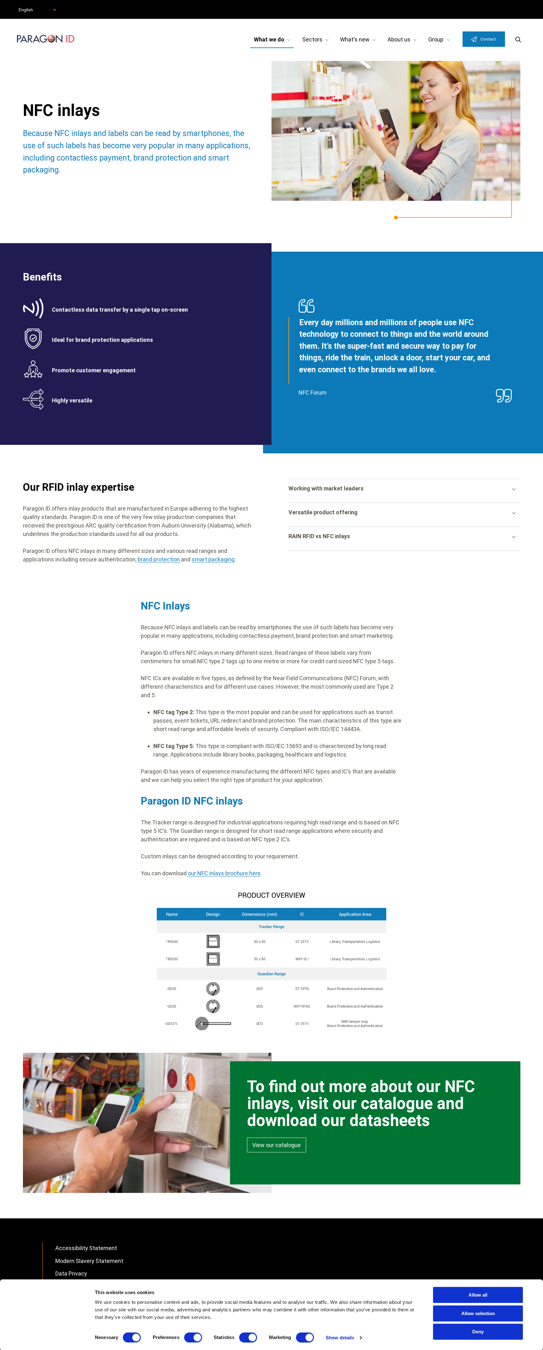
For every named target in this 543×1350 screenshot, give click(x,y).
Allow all (478, 1295)
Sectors (312, 39)
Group (435, 39)
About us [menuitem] (398, 39)
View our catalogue (276, 1145)
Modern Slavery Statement (89, 1261)
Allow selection (478, 1313)
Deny (478, 1331)
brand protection (159, 559)
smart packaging (213, 559)
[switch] (193, 1337)
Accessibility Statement (86, 1248)
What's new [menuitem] (355, 39)
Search (518, 39)
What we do (269, 39)
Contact (488, 38)
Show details (340, 1337)
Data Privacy (71, 1273)
